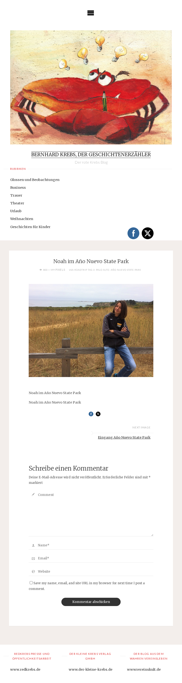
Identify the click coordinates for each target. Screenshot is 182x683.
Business (18, 187)
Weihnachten (21, 219)
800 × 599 (49, 270)
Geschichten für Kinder (30, 227)
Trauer (16, 195)
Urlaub (16, 211)
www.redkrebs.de (25, 669)
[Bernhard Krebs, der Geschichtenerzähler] (91, 87)
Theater (17, 203)
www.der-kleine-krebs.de (90, 669)
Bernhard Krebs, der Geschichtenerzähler (91, 155)
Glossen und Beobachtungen (34, 180)
